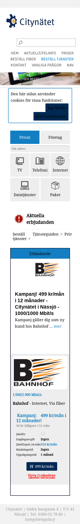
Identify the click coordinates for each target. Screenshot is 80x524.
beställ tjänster (57, 59)
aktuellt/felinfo (40, 53)
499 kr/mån (44, 466)
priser (67, 53)
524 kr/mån (49, 444)
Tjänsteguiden (46, 234)
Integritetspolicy (40, 519)
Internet (60, 170)
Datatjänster (25, 194)
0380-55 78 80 (50, 514)
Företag (55, 137)
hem (15, 53)
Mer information (51, 116)
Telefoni (40, 170)
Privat (24, 137)
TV (19, 170)
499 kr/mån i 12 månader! (41, 417)
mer (57, 326)
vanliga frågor (46, 65)
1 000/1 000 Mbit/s (27, 394)
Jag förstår (57, 107)
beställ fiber (23, 59)
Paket (55, 194)
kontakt (18, 65)
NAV (70, 65)
